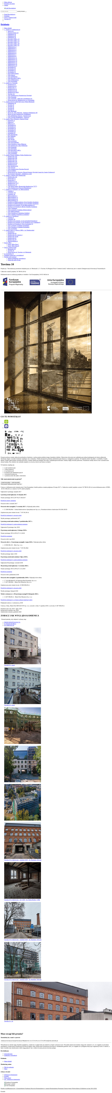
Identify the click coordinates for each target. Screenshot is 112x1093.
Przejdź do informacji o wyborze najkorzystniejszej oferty (16, 600)
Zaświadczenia (8, 1054)
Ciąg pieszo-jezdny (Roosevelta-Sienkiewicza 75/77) (22, 186)
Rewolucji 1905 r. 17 (13, 42)
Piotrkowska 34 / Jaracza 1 (15, 235)
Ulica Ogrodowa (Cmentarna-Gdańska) (19, 213)
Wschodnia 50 (12, 69)
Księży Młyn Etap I (13, 244)
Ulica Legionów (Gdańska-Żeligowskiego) (19, 210)
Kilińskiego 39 (12, 103)
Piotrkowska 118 (12, 161)
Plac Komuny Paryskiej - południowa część (20, 174)
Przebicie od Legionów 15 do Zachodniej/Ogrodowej (22, 221)
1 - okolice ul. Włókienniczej (12, 29)
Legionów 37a (12, 192)
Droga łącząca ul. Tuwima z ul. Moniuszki (19, 252)
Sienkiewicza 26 (12, 91)
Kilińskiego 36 (12, 37)
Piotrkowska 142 (12, 177)
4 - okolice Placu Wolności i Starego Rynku (16, 119)
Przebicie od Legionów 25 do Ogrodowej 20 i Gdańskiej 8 (24, 222)
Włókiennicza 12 (12, 59)
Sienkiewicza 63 (12, 164)
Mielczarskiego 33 (13, 200)
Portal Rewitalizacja (9, 14)
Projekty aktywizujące (10, 257)
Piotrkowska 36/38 (13, 236)
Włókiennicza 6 (12, 53)
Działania (6, 16)
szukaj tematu (21, 11)
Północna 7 (11, 122)
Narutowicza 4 (12, 84)
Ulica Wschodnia (12, 81)
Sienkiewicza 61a (12, 163)
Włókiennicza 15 (12, 62)
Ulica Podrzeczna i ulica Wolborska (17, 145)
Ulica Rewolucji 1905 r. (14, 78)
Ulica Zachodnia (12, 153)
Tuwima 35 (11, 106)
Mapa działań (8, 28)
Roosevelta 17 (12, 180)
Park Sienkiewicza (13, 166)
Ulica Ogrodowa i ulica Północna (17, 144)
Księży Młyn (7, 243)
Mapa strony (7, 1078)
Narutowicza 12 (12, 86)
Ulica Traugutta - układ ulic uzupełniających (20, 98)
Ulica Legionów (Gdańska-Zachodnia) (18, 225)
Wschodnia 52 (12, 70)
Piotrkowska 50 (12, 239)
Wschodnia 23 (12, 127)
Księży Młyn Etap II (13, 246)
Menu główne (8, 2)
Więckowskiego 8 (13, 241)
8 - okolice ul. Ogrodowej (11, 216)
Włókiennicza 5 (12, 51)
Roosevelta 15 (12, 178)
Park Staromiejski (12, 134)
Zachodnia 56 (11, 133)
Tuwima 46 (11, 108)
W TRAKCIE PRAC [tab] (10, 624)
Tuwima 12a (11, 94)
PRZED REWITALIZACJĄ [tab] (12, 622)
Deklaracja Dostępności (10, 1074)
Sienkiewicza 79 (12, 185)
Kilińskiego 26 (12, 34)
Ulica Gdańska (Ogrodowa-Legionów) (18, 214)
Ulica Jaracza (11, 75)
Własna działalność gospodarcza (17, 258)
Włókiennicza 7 (12, 54)
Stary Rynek (11, 139)
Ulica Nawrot (11, 167)
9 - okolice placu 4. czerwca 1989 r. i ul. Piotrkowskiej (19, 230)
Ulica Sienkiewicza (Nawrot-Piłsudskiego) (19, 188)
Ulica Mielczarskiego (13, 211)
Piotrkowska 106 (12, 158)
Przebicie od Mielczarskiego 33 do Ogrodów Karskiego (23, 202)
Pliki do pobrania (9, 1067)
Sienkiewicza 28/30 (13, 92)
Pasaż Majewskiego (13, 73)
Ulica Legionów (12, 141)
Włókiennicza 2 (12, 47)
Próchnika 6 (11, 232)
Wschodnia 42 (12, 131)
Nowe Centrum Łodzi (10, 17)
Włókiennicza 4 (12, 50)
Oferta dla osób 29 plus (14, 260)
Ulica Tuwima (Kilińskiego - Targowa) (18, 117)
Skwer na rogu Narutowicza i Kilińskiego (19, 114)
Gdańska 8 (11, 217)
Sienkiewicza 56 (12, 181)
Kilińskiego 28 (12, 36)
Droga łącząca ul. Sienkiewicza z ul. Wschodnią (21, 100)
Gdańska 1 (11, 191)
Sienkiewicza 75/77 (13, 183)
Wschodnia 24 (12, 128)
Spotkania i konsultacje (10, 1055)
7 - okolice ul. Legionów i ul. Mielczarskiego (16, 189)
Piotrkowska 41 (12, 238)
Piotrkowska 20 (12, 233)
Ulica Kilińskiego (12, 76)
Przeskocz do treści (9, 3)
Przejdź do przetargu (6, 536)
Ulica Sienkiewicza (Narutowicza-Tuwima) (20, 95)
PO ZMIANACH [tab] (9, 625)
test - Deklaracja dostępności (12, 1079)
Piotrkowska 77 (12, 87)
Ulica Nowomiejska (13, 142)
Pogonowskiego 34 (13, 33)
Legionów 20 (11, 219)
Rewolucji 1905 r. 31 (13, 45)
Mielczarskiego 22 (13, 199)
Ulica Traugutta (12, 97)
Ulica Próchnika (12, 149)
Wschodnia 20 (12, 125)
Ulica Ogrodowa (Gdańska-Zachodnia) (18, 227)
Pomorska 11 (11, 120)
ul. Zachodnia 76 (9, 254)
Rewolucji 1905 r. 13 (13, 39)
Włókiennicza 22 (12, 65)
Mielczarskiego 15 (13, 197)
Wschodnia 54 (12, 72)
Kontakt (6, 1076)
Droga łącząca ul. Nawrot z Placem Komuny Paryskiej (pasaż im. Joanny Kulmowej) (31, 172)
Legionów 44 (11, 194)
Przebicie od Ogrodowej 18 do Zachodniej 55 (20, 224)
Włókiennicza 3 (12, 48)
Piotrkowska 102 (12, 156)
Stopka (6, 5)
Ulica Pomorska (12, 147)
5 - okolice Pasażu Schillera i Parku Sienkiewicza (17, 155)
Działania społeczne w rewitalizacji (14, 255)
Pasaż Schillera (12, 170)
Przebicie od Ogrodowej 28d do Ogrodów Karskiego (22, 206)
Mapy (5, 1069)
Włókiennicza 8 (12, 56)
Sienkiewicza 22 (12, 89)
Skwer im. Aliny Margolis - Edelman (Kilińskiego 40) (22, 112)
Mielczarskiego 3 (12, 196)
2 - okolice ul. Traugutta (10, 83)
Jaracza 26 (10, 31)
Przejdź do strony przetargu (8, 500)
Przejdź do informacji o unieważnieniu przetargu (14, 524)
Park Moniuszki (12, 111)
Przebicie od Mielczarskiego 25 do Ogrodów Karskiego (23, 203)
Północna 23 (11, 123)
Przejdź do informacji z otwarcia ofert (11, 515)
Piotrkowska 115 (12, 159)
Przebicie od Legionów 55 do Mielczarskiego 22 (21, 205)
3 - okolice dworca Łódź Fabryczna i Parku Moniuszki (19, 101)
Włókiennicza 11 (12, 58)
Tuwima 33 (11, 105)
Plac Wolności (12, 136)
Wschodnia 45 (12, 67)
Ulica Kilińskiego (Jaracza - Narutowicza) (19, 116)
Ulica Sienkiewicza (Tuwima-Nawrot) (18, 169)
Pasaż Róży (11, 138)
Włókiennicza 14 (12, 61)
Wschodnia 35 (12, 130)
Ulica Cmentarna (12, 208)
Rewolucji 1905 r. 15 (13, 40)
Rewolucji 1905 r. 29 (13, 43)
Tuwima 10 (7, 19)
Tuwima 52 (11, 109)
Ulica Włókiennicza (13, 80)
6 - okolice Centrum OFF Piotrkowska (14, 175)
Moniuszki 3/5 (12, 249)
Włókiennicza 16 (12, 64)
